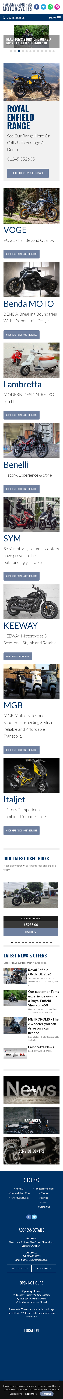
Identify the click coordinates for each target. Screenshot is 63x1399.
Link (31, 1090)
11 (49, 51)
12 (53, 51)
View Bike (29, 932)
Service (44, 1197)
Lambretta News (41, 1047)
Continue (46, 1393)
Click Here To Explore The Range (28, 173)
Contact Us (44, 1206)
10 (46, 51)
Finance (44, 1193)
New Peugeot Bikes (19, 1197)
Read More (31, 1393)
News (44, 1202)
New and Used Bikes (20, 1193)
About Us (19, 1188)
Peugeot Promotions (44, 1188)
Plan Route (45, 1268)
